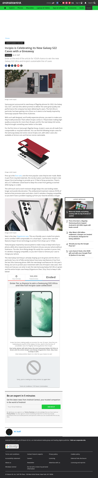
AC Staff (17, 55)
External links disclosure (78, 458)
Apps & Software (59, 8)
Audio (82, 8)
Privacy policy (53, 454)
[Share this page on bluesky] (12, 65)
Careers (29, 458)
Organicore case (23, 236)
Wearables (30, 8)
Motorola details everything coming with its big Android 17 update (80, 214)
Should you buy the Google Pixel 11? (79, 245)
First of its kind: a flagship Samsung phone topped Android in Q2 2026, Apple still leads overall (80, 224)
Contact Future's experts (35, 454)
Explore (12, 8)
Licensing (52, 458)
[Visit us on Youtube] (63, 3)
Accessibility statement (12, 458)
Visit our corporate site (77, 440)
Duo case (18, 176)
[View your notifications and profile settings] (85, 3)
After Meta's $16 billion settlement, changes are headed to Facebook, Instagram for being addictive (80, 236)
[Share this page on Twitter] (9, 65)
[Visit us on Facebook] (57, 3)
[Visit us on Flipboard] (69, 3)
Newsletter (30, 462)
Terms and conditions (12, 454)
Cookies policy (75, 454)
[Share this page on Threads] (21, 65)
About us (8, 462)
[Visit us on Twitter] (60, 3)
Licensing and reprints (78, 462)
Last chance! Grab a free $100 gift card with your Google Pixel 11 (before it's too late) (80, 253)
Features (8, 55)
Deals (89, 8)
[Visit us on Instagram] (66, 3)
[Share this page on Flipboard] (18, 65)
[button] (91, 3)
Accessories (72, 8)
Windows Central (10, 467)
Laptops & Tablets (43, 8)
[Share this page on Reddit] (15, 65)
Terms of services (30, 412)
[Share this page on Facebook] (6, 65)
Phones (20, 8)
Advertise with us (54, 462)
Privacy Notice (11, 414)
